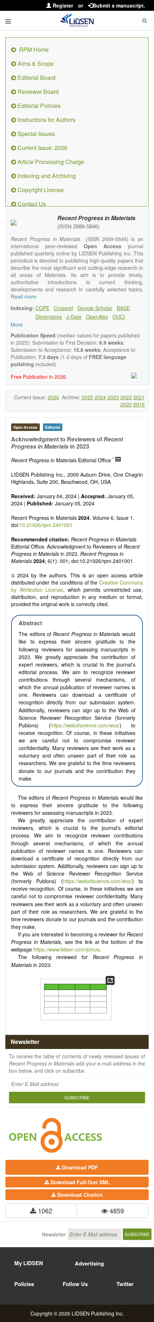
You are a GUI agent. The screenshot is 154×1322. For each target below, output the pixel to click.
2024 (100, 397)
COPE (42, 308)
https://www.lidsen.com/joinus (66, 949)
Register (62, 5)
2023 (113, 397)
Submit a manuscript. (119, 5)
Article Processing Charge (50, 162)
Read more (23, 296)
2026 (53, 397)
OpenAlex (97, 316)
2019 (139, 404)
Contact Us (31, 204)
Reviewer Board (37, 91)
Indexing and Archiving (46, 176)
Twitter (125, 1284)
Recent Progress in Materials (96, 218)
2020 (126, 404)
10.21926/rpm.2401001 (46, 524)
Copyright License (40, 190)
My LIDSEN (28, 1263)
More (17, 324)
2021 (139, 397)
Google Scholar (94, 308)
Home (34, 49)
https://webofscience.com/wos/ (85, 725)
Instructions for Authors (46, 119)
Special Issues (35, 134)
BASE (123, 308)
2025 (87, 397)
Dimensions (48, 316)
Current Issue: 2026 (41, 148)
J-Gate (74, 316)
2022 (126, 397)
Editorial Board (36, 77)
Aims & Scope (35, 63)
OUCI (118, 316)
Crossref (63, 308)
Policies (24, 1284)
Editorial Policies (38, 105)
